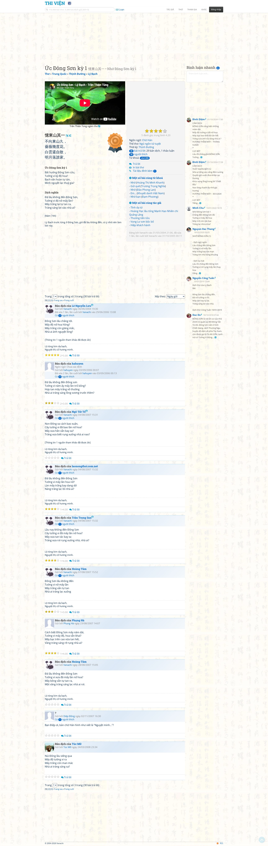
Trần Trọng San (82, 517)
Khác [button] (204, 9)
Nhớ (133, 182)
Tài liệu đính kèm (144, 171)
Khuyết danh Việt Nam (151, 193)
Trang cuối (69, 300)
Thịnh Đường (146, 147)
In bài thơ (138, 167)
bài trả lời (137, 150)
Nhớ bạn (136, 196)
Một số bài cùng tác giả (146, 202)
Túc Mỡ (76, 744)
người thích (138, 154)
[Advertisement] (134, 36)
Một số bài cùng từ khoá (147, 178)
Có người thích (64, 315)
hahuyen (77, 363)
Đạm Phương (150, 196)
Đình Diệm (198, 119)
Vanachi (143, 232)
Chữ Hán (147, 140)
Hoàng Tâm (79, 569)
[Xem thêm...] (201, 157)
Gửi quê (135, 186)
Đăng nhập (216, 9)
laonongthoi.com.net (85, 466)
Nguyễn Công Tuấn (203, 278)
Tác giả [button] (170, 9)
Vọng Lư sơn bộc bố (142, 221)
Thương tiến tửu (140, 218)
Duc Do (196, 314)
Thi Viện (55, 3)
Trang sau (58, 300)
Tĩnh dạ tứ (137, 207)
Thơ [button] (181, 9)
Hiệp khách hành (140, 225)
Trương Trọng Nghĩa (153, 186)
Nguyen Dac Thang (203, 229)
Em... (133, 193)
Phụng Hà (78, 620)
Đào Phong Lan (146, 189)
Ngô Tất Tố (79, 411)
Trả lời (136, 164)
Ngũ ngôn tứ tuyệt (150, 143)
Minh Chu (198, 207)
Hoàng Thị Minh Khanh (150, 182)
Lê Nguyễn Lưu (81, 306)
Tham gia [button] (192, 9)
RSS (221, 843)
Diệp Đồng (69, 716)
